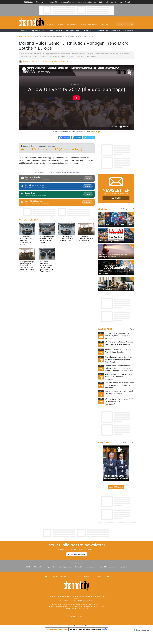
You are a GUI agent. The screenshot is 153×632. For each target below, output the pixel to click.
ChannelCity (40, 2)
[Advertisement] (76, 533)
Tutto (131, 329)
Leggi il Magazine (116, 487)
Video (51, 31)
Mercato (104, 25)
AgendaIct (123, 567)
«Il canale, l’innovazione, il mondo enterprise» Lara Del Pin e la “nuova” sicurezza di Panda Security (46, 266)
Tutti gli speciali (127, 209)
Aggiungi (87, 186)
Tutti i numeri (128, 442)
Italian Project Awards (107, 2)
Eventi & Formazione (89, 25)
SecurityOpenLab (68, 2)
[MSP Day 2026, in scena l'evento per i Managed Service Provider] (116, 251)
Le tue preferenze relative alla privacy (85, 629)
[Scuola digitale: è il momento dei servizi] (116, 284)
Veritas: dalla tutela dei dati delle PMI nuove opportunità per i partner (26, 240)
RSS (107, 576)
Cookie (72, 616)
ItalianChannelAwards (108, 567)
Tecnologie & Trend (72, 31)
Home (51, 25)
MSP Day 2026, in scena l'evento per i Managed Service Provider (113, 255)
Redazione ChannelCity (30, 61)
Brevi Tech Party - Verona (109, 240)
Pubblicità (98, 576)
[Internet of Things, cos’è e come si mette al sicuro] (86, 229)
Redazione (77, 576)
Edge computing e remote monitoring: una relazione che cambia (47, 239)
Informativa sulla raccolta (56, 629)
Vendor (60, 25)
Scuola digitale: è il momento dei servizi (114, 289)
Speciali (55, 576)
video (30, 36)
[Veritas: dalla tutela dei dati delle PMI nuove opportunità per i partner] (27, 229)
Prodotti (59, 31)
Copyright (88, 576)
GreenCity (79, 567)
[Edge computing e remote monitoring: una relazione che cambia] (47, 229)
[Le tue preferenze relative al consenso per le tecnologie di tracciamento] (142, 630)
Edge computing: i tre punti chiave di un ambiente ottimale (66, 238)
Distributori (72, 25)
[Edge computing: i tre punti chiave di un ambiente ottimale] (66, 229)
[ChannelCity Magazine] (116, 463)
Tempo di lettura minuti (60, 61)
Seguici (88, 194)
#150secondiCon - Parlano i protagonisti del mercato (114, 272)
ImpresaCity (53, 2)
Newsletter (129, 31)
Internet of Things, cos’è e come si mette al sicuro (86, 238)
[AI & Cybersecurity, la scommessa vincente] (116, 219)
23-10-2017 (45, 61)
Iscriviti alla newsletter (76, 554)
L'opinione (23, 31)
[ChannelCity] (32, 22)
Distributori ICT (87, 31)
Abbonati (87, 202)
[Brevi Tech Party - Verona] (116, 235)
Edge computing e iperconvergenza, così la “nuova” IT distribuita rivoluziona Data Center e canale (27, 265)
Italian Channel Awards (87, 2)
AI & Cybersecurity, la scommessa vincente (115, 224)
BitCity (28, 567)
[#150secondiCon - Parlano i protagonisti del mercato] (116, 267)
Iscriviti (88, 178)
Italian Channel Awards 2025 (110, 31)
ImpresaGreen (91, 567)
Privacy (81, 616)
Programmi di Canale (38, 31)
